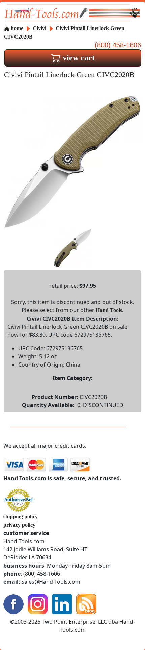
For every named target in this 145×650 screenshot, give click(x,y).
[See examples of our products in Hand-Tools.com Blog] (86, 603)
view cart (78, 57)
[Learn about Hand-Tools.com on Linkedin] (62, 603)
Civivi (40, 28)
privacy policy (19, 525)
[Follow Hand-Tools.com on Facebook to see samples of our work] (13, 603)
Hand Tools (109, 310)
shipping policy (20, 516)
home (16, 28)
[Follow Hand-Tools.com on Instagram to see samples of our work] (38, 603)
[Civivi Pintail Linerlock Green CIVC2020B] (72, 162)
